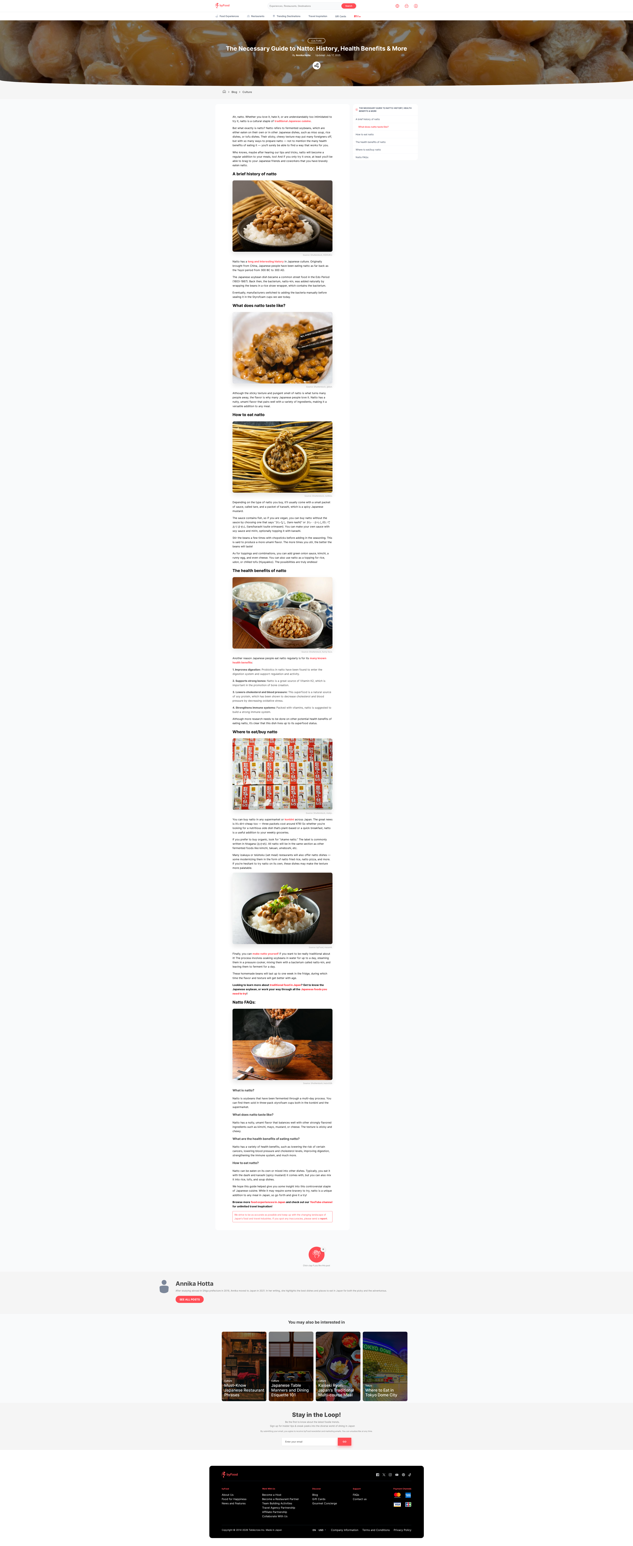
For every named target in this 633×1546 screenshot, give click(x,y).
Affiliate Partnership (274, 1512)
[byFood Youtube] (397, 1475)
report (323, 1218)
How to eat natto (365, 134)
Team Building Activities (277, 1503)
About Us (228, 1494)
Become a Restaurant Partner (280, 1499)
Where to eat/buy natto (368, 149)
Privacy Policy (402, 1530)
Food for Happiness (234, 1499)
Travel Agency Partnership (278, 1507)
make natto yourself (266, 953)
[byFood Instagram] (390, 1475)
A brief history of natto (368, 119)
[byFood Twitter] (384, 1475)
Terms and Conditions (376, 1530)
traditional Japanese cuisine (293, 121)
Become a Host (271, 1494)
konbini (289, 819)
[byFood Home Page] (222, 7)
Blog (234, 92)
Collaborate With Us (274, 1516)
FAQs (356, 1494)
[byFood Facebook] (378, 1475)
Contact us (360, 1499)
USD (321, 1530)
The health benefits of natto (371, 142)
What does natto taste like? (373, 126)
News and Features (234, 1503)
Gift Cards (340, 16)
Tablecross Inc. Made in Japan (265, 1529)
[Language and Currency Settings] (397, 6)
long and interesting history (266, 261)
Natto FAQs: (362, 157)
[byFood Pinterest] (403, 1475)
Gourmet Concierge (324, 1503)
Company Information (344, 1530)
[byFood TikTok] (409, 1475)
